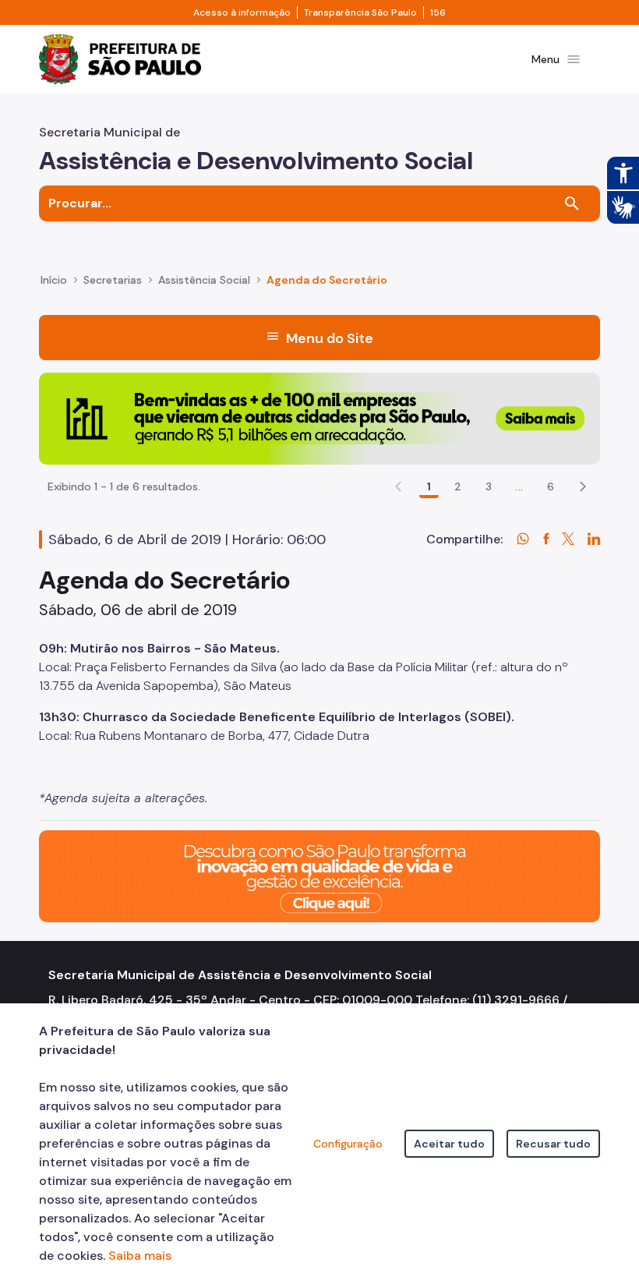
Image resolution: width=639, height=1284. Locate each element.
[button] (583, 486)
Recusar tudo (553, 1144)
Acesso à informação (242, 12)
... (519, 486)
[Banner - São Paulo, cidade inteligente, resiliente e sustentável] (319, 875)
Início (54, 280)
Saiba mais (139, 1255)
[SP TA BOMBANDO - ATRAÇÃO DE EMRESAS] (319, 417)
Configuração (348, 1144)
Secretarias (112, 280)
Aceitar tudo (449, 1144)
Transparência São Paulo (360, 12)
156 (438, 12)
